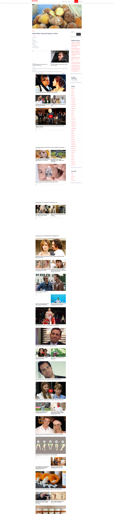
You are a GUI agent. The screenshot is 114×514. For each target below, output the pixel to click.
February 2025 (73, 119)
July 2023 (72, 154)
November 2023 (73, 146)
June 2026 (72, 91)
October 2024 (73, 126)
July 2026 (72, 90)
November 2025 (73, 104)
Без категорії (73, 180)
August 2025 (73, 110)
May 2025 (72, 113)
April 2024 (72, 137)
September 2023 (73, 150)
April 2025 (72, 115)
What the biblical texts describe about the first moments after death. (75, 59)
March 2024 (73, 139)
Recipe (69, 1)
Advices (72, 1)
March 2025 (73, 117)
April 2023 (72, 159)
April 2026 (72, 95)
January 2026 (73, 101)
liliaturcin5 (34, 35)
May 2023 (72, 157)
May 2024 (72, 135)
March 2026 (73, 97)
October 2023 (73, 148)
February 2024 (73, 141)
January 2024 (73, 143)
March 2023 (73, 161)
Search (72, 31)
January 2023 (73, 165)
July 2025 (72, 112)
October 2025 (73, 106)
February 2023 (73, 163)
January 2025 (73, 121)
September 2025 (73, 108)
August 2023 (73, 152)
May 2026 (72, 93)
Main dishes (80, 1)
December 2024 (73, 123)
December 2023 (73, 144)
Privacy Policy (64, 1)
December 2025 (73, 102)
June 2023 (72, 155)
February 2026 (73, 99)
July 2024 (72, 132)
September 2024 (73, 128)
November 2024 (73, 124)
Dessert (76, 1)
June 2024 (72, 134)
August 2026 (73, 88)
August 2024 (73, 130)
